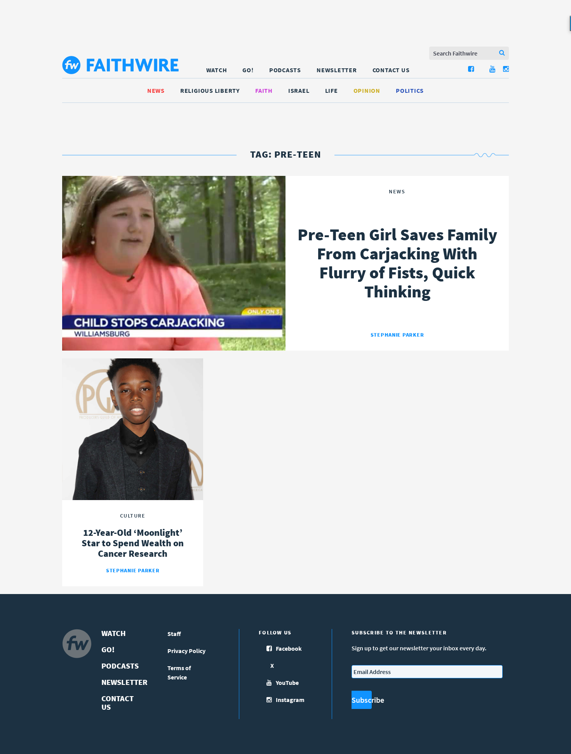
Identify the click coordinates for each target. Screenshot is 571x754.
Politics (410, 90)
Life (331, 90)
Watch (216, 70)
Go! (247, 70)
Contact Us (391, 70)
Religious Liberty (210, 90)
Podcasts (285, 70)
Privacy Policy (186, 651)
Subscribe (362, 700)
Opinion (366, 90)
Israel (299, 90)
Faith (264, 90)
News (156, 90)
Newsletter (337, 70)
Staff (174, 634)
